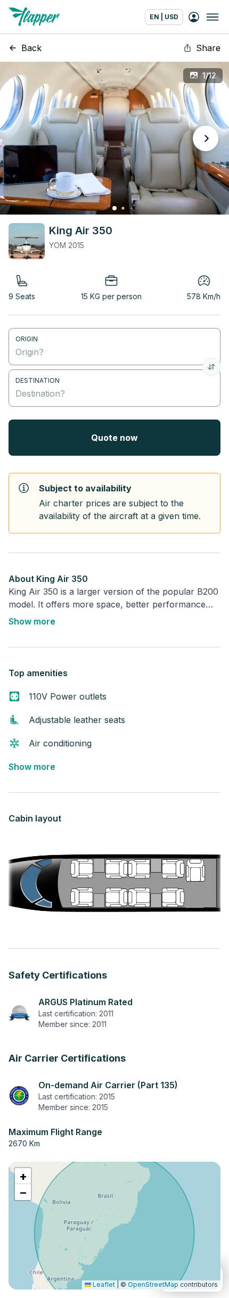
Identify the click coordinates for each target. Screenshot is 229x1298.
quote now (114, 437)
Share (208, 48)
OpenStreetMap (153, 1284)
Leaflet (103, 1284)
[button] (23, 1176)
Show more (32, 621)
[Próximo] (205, 138)
